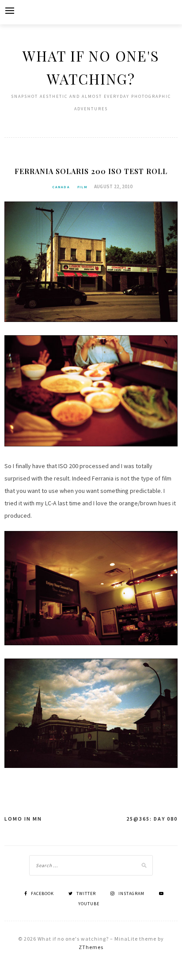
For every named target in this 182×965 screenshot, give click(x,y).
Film (82, 187)
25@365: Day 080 (152, 818)
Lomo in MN (23, 818)
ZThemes (91, 947)
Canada (61, 187)
